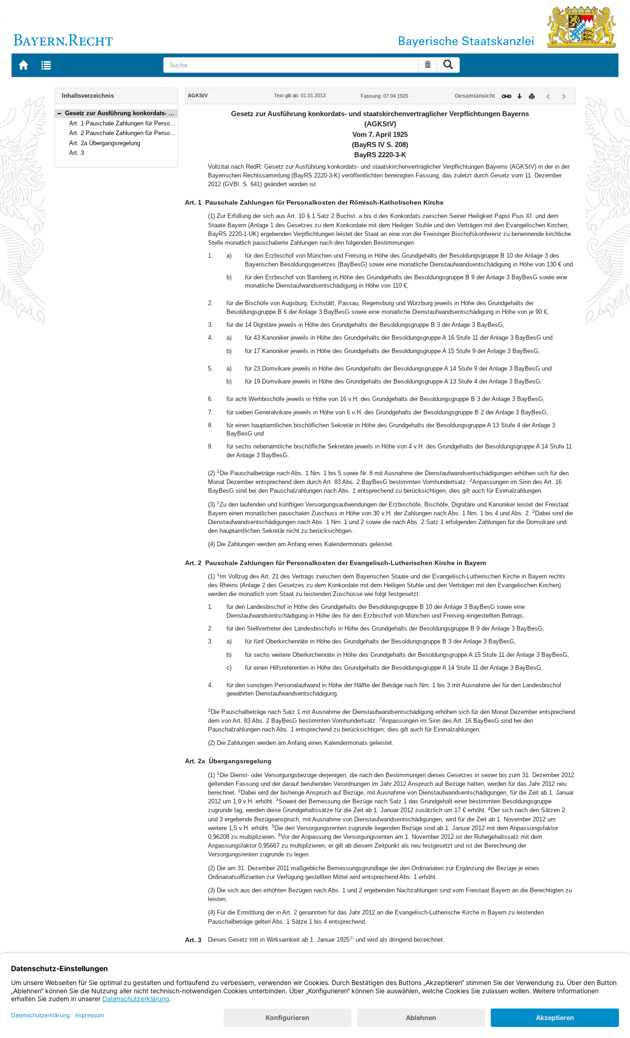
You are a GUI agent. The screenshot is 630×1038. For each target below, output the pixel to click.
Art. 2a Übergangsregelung (104, 143)
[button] (59, 113)
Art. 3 (76, 152)
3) (352, 937)
